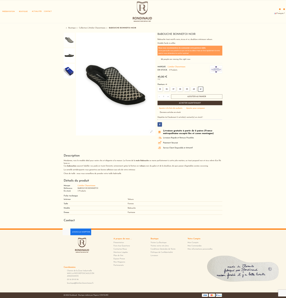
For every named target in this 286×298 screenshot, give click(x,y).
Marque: (162, 67)
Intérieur (67, 199)
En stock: (162, 70)
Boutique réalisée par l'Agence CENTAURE (93, 295)
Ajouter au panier (196, 97)
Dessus (66, 212)
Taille (66, 204)
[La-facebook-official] (214, 10)
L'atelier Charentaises (176, 67)
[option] (115, 84)
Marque (67, 186)
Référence (68, 188)
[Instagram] (221, 10)
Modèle (67, 208)
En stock (67, 191)
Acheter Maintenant (190, 103)
